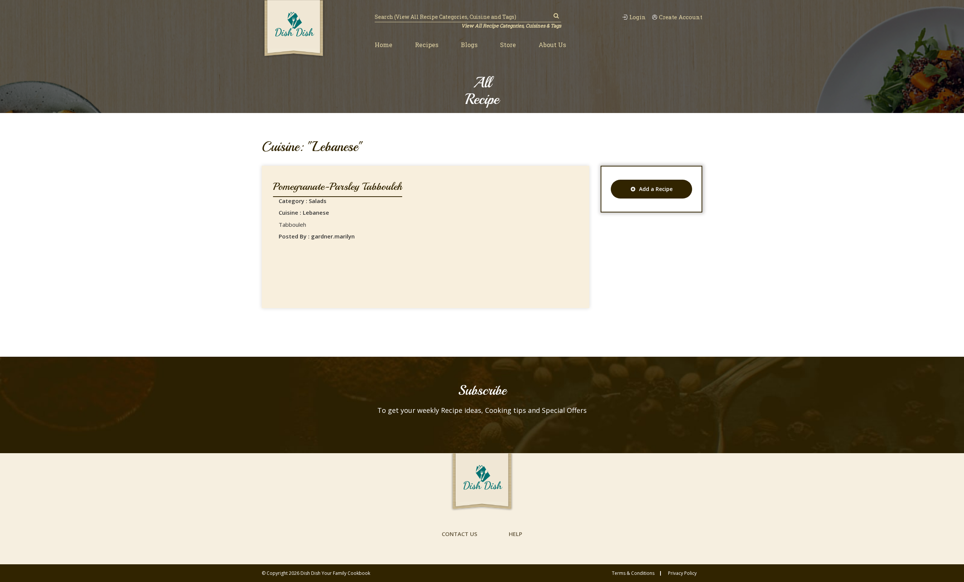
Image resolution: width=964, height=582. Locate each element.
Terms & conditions (633, 573)
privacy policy (682, 573)
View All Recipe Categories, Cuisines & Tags (511, 25)
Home (383, 45)
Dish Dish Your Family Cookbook (335, 573)
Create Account (680, 17)
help (515, 534)
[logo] (294, 29)
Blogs (469, 45)
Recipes (426, 45)
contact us (459, 534)
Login (637, 17)
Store (508, 45)
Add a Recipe (656, 188)
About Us (552, 45)
